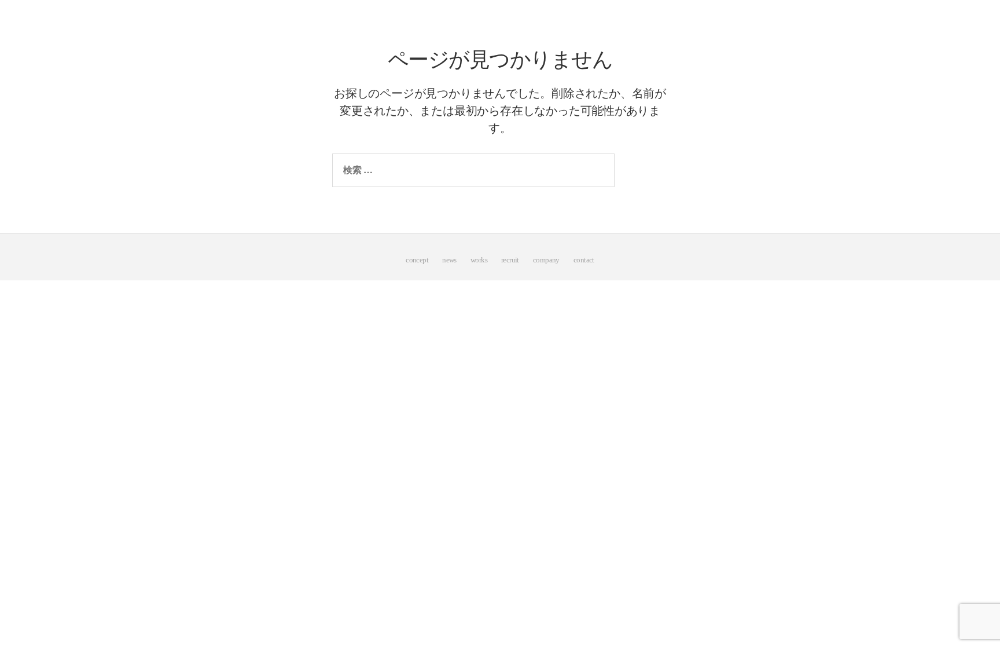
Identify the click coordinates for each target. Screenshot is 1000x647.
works (478, 259)
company (546, 259)
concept (417, 259)
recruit (510, 259)
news (449, 259)
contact (583, 259)
